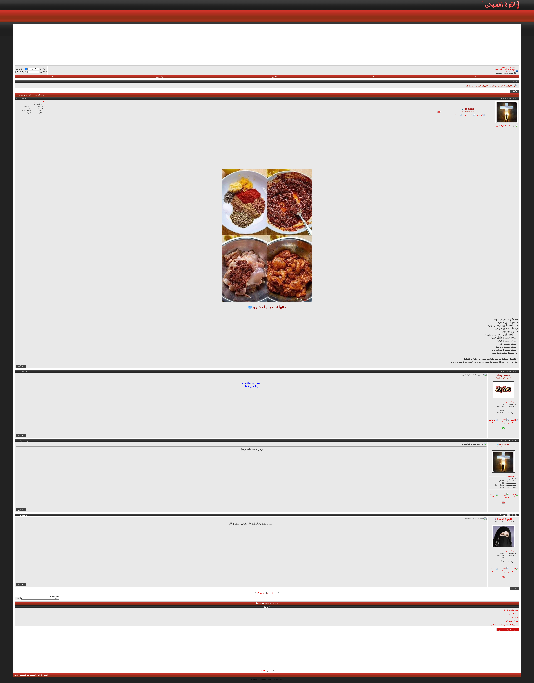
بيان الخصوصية (24, 675)
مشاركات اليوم (161, 76)
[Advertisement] (435, 44)
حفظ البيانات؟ (19, 69)
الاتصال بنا (44, 675)
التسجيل (473, 76)
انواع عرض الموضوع (24, 95)
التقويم (274, 76)
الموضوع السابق (272, 593)
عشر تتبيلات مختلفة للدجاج (509, 610)
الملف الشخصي (39, 102)
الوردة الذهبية (504, 518)
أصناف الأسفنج (513, 614)
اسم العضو (43, 69)
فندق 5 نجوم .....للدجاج (510, 621)
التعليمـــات (371, 76)
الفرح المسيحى (35, 675)
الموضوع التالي (261, 593)
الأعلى (16, 675)
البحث (51, 76)
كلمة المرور (43, 72)
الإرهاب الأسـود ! (513, 617)
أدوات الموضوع (39, 95)
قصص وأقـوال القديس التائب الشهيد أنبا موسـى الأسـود (500, 624)
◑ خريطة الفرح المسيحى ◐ (507, 630)
